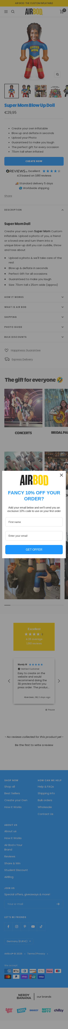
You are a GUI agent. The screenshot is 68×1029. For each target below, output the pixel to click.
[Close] (61, 475)
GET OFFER (34, 549)
